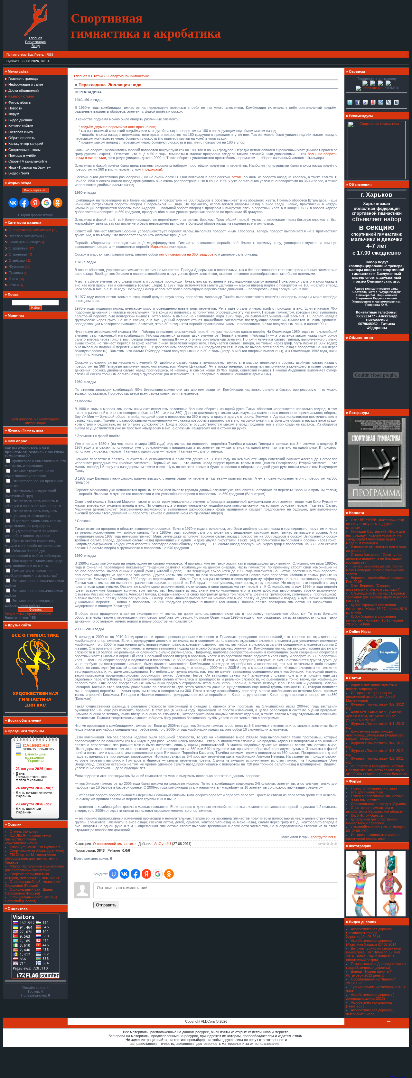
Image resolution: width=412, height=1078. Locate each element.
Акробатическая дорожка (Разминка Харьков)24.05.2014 (371, 942)
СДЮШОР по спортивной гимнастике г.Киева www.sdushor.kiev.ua (28, 839)
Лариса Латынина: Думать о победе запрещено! (371, 687)
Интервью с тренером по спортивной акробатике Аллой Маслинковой (370, 696)
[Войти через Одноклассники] (57, 203)
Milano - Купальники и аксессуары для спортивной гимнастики (35, 868)
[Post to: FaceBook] (357, 102)
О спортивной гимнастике (30, 230)
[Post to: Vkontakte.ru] (396, 102)
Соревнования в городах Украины (379, 804)
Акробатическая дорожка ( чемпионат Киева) (370, 1012)
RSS (50, 54)
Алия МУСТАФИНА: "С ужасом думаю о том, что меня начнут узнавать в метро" (373, 716)
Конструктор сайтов (369, 1021)
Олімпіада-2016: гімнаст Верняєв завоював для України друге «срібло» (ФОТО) (376, 597)
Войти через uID (35, 190)
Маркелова (159, 246)
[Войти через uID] (113, 874)
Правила (16, 273)
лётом (236, 177)
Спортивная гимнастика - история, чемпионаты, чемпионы (32, 876)
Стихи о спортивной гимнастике (377, 796)
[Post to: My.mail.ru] (381, 102)
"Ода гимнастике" (365, 800)
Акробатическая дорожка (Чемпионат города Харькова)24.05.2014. (369, 933)
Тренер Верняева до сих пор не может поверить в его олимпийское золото (375, 570)
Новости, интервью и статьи (374, 788)
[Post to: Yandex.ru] (373, 102)
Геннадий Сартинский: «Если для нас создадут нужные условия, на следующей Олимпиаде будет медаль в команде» (375, 537)
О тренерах (18, 254)
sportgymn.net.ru (324, 837)
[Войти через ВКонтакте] (13, 203)
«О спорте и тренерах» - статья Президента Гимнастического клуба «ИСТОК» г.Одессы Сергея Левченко (376, 770)
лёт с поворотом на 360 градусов (186, 254)
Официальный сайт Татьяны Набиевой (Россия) (31, 899)
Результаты (14, 614)
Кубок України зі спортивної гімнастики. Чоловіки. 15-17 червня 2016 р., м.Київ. (374, 620)
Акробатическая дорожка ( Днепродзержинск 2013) (370, 996)
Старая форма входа (35, 215)
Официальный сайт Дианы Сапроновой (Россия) (29, 891)
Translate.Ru (372, 88)
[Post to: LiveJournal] (388, 102)
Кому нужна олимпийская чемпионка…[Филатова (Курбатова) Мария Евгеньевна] (375, 735)
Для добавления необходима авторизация (35, 421)
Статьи (97, 76)
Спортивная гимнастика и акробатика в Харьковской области (374, 809)
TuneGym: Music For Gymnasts (35, 847)
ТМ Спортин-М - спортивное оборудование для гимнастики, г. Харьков (31, 858)
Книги (13, 279)
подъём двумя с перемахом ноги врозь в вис (118, 127)
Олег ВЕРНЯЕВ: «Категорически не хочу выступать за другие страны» (375, 524)
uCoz (395, 1021)
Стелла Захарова (24, 831)
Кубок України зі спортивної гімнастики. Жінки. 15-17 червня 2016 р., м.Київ (376, 608)
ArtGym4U (162, 844)
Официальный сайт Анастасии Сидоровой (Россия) (32, 883)
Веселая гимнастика (25, 236)
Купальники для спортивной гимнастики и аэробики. (371, 821)
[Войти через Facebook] (24, 203)
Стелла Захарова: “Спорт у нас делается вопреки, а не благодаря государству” (374, 558)
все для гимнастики (367, 792)
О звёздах (17, 260)
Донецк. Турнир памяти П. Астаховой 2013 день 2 (369, 973)
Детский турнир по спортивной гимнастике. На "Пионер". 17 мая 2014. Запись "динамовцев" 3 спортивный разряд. (373, 954)
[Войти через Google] (46, 203)
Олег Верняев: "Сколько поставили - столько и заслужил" (373, 587)
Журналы (16, 266)
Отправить (106, 905)
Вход (36, 46)
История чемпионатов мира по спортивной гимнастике (373, 836)
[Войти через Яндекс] (35, 203)
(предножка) (152, 169)
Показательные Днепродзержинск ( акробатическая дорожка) (376, 966)
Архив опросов (39, 614)
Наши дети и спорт (24, 242)
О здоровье (18, 248)
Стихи (14, 285)
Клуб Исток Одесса (367, 815)
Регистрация (35, 42)
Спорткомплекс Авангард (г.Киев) (37, 851)
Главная (35, 38)
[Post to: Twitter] (350, 102)
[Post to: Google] (365, 102)
